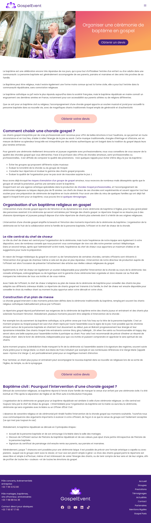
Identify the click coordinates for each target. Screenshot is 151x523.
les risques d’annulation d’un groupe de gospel (51, 180)
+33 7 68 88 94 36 (10, 499)
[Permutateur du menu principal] (145, 6)
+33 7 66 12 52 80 (10, 486)
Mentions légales (138, 509)
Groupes (142, 485)
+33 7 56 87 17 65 (10, 509)
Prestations (141, 489)
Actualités (141, 497)
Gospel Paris (140, 513)
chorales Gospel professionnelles (94, 187)
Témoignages (139, 493)
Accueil (143, 481)
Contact (142, 501)
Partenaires (141, 505)
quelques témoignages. (75, 196)
